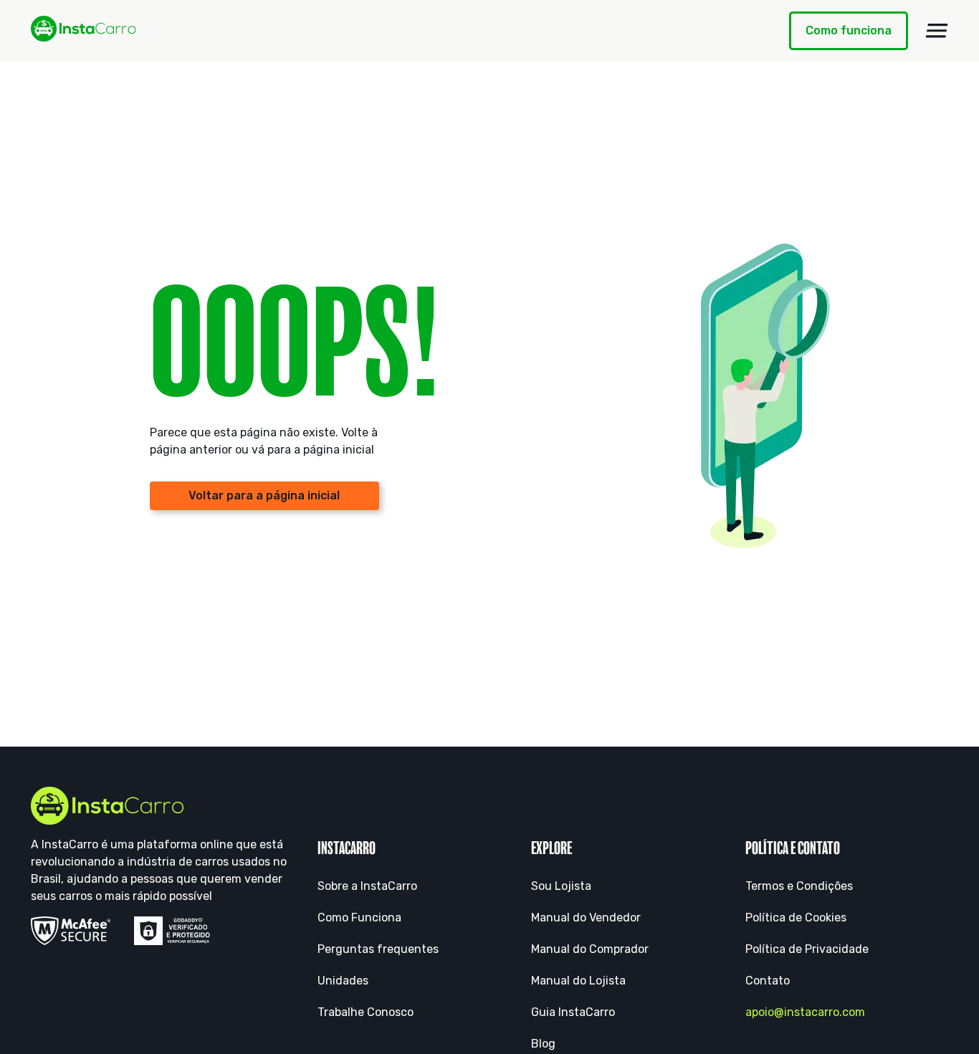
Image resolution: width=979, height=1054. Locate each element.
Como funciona (849, 30)
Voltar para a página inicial (264, 495)
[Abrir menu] (936, 30)
